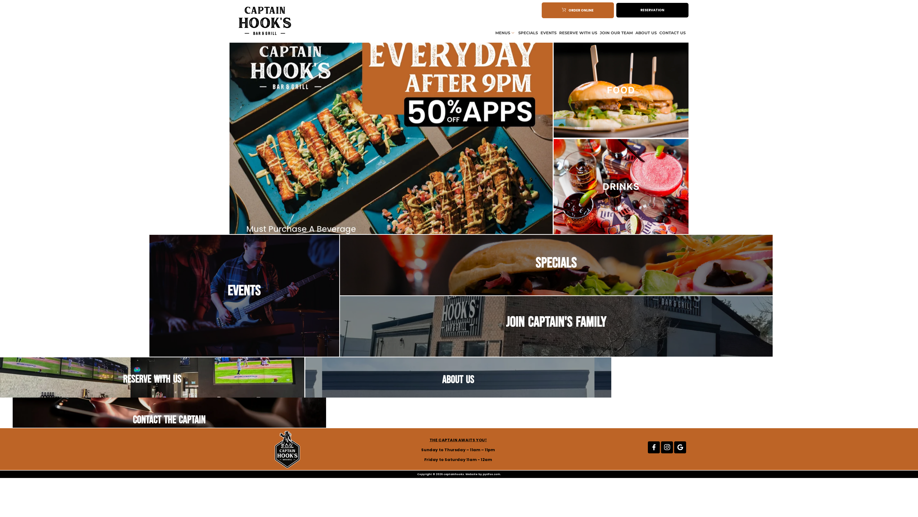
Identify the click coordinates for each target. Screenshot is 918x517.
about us (458, 379)
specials (556, 263)
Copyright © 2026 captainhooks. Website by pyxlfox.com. (459, 474)
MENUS (502, 33)
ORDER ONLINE (581, 10)
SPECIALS (528, 33)
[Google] (680, 447)
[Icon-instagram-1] (667, 447)
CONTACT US (672, 33)
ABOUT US (646, 33)
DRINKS (621, 186)
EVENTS (549, 33)
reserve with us (152, 379)
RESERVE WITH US (578, 33)
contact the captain (169, 420)
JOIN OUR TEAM (616, 33)
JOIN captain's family (556, 322)
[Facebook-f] (654, 447)
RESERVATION (652, 10)
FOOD (621, 90)
